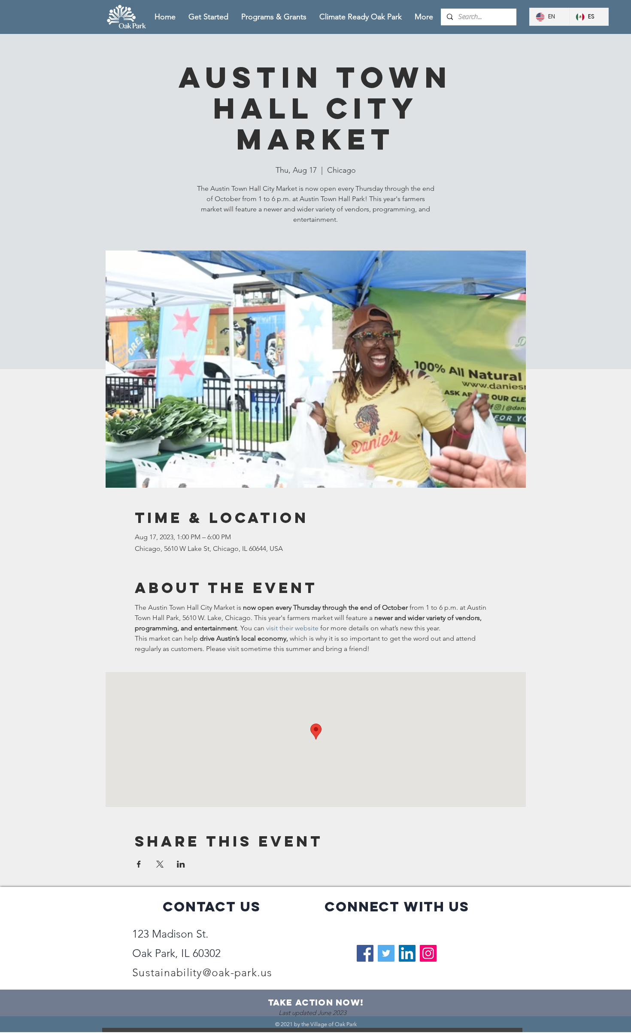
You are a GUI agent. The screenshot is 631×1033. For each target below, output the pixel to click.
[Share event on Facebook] (139, 864)
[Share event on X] (160, 864)
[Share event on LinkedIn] (181, 864)
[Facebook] (365, 953)
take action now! (316, 1002)
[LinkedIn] (407, 953)
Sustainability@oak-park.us (202, 972)
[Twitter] (386, 953)
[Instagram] (428, 953)
